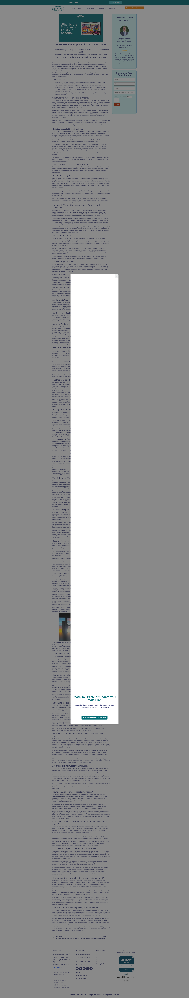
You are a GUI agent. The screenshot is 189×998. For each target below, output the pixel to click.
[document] (94, 499)
